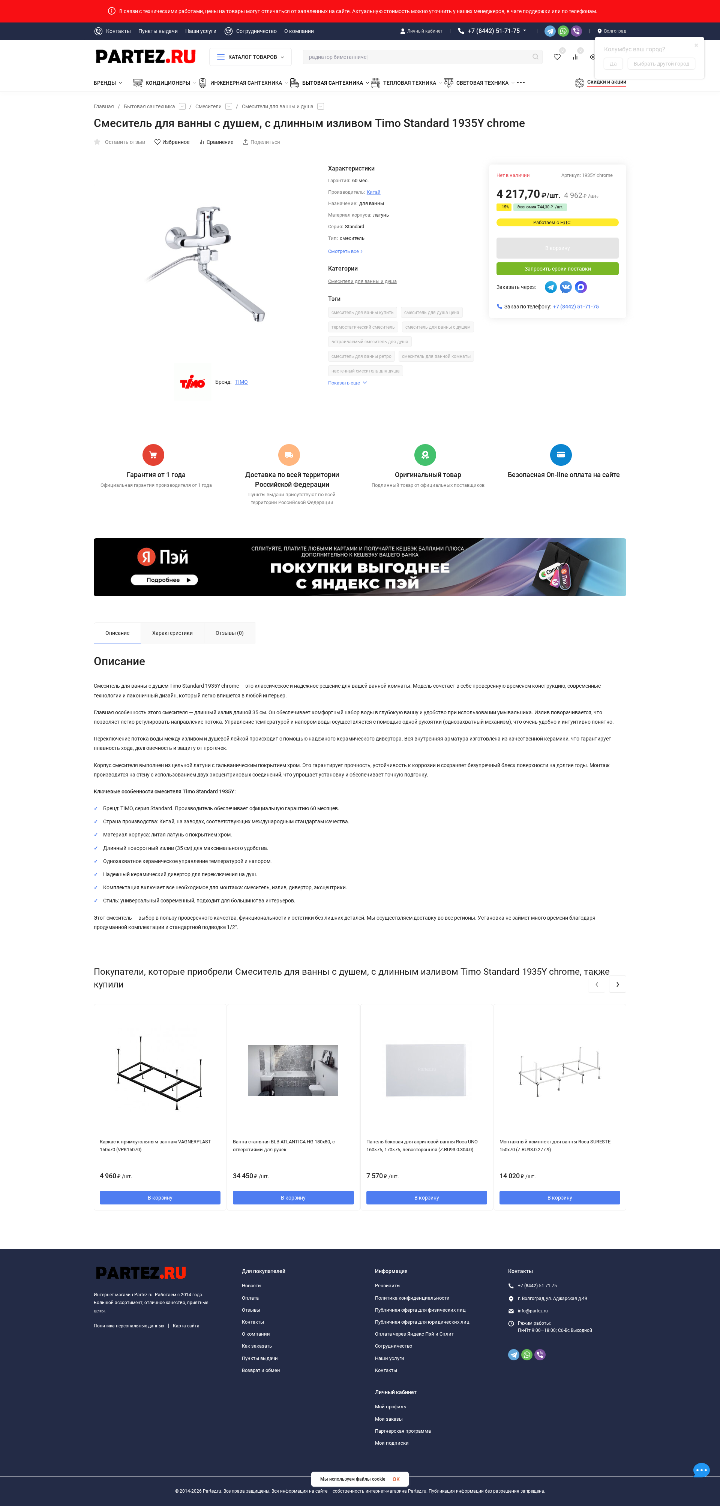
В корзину (557, 248)
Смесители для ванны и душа (278, 106)
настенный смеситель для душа (366, 371)
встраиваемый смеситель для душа (370, 341)
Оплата (250, 1298)
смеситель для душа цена (431, 312)
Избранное (175, 142)
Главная (104, 106)
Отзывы (251, 1310)
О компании (256, 1334)
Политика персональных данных (129, 1325)
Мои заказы (389, 1419)
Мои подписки (392, 1443)
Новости (251, 1285)
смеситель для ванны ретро (362, 356)
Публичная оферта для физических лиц (420, 1310)
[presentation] (596, 984)
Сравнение (220, 142)
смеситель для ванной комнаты (436, 356)
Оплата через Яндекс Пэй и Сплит (414, 1334)
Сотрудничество (393, 1346)
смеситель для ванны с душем (438, 327)
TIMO (241, 381)
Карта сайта (186, 1325)
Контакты (253, 1322)
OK (396, 1479)
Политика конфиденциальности (412, 1298)
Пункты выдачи (260, 1358)
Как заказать (257, 1346)
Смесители (208, 106)
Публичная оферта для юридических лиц (422, 1322)
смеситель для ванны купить (363, 312)
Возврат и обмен (261, 1370)
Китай (374, 192)
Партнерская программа (403, 1431)
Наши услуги (389, 1358)
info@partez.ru (533, 1311)
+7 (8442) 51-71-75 (494, 30)
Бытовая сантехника (149, 106)
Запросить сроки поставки (558, 269)
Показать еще (344, 383)
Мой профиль (390, 1406)
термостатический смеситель (363, 327)
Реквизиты (387, 1285)
